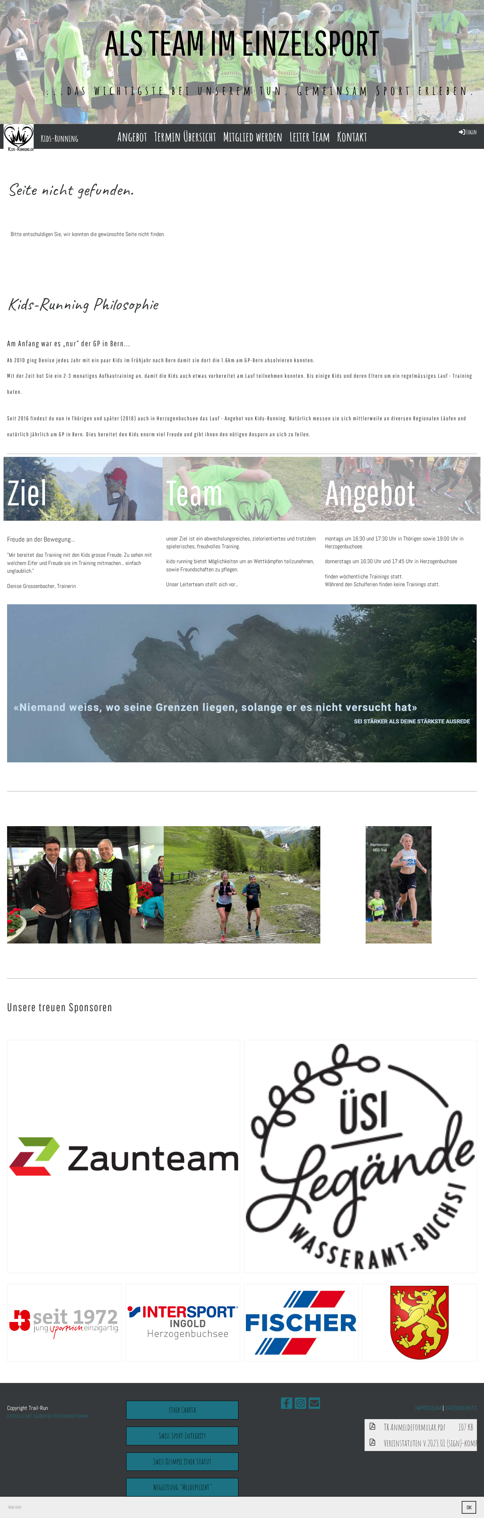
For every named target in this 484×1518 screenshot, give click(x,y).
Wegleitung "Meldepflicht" (182, 1487)
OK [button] (469, 1507)
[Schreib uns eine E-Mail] (314, 1405)
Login (471, 132)
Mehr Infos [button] (15, 1507)
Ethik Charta (182, 1410)
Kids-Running (59, 138)
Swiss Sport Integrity (182, 1435)
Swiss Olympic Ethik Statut (182, 1461)
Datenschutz (461, 1408)
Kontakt (352, 136)
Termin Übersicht (185, 136)
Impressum (428, 1408)
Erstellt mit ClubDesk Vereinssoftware (48, 1416)
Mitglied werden (252, 136)
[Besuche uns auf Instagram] (300, 1405)
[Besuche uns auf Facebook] (286, 1405)
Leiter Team (309, 136)
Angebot (132, 136)
